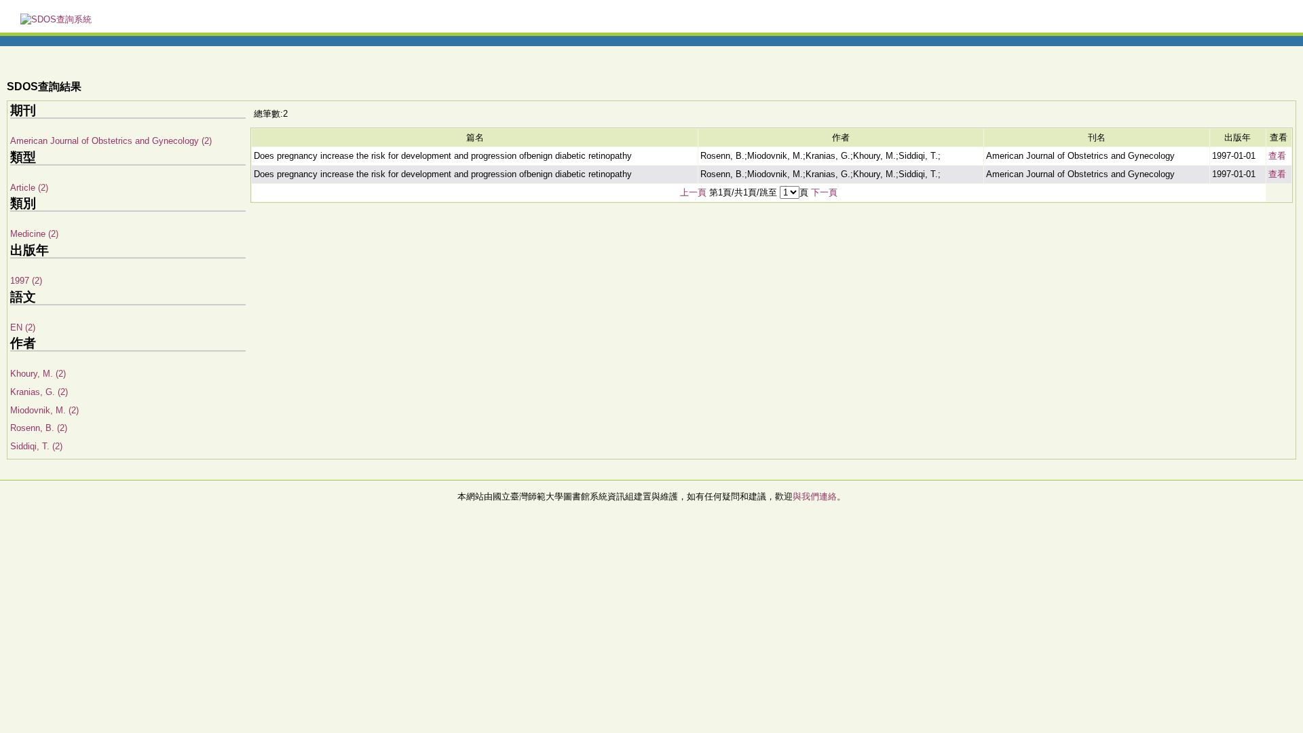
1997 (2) (26, 281)
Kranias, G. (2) (39, 392)
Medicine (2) (34, 234)
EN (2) (22, 327)
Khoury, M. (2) (38, 374)
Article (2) (29, 188)
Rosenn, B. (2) (38, 428)
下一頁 (824, 192)
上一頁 (693, 192)
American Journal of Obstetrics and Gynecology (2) (111, 141)
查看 (1277, 156)
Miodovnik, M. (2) (44, 410)
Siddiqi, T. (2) (36, 446)
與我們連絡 (815, 496)
